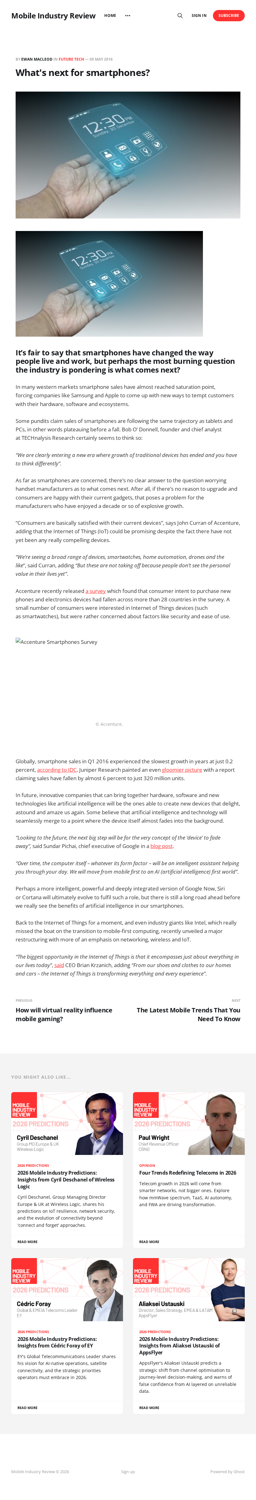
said (59, 965)
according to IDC (57, 769)
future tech (71, 59)
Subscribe (229, 15)
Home (110, 15)
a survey (96, 590)
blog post (161, 846)
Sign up (128, 1471)
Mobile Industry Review (53, 15)
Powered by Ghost (227, 1471)
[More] (127, 15)
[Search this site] (180, 15)
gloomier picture (182, 769)
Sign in (199, 15)
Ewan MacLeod (36, 59)
